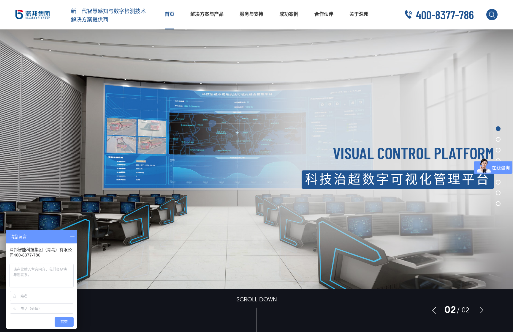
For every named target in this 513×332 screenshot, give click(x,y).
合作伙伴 (323, 14)
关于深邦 (358, 14)
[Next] (481, 310)
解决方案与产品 (207, 14)
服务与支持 (251, 14)
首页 (169, 14)
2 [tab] (453, 309)
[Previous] (434, 310)
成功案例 (288, 14)
